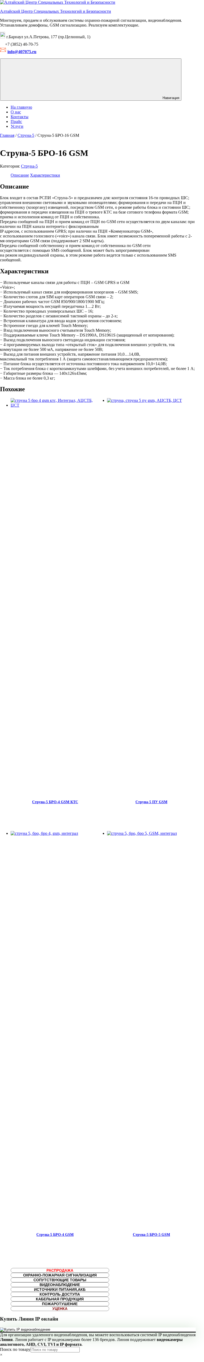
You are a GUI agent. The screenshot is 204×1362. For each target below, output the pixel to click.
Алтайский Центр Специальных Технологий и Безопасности (55, 11)
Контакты (19, 116)
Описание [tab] (20, 175)
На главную (21, 107)
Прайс (16, 121)
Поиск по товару (15, 1349)
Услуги (17, 126)
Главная (7, 135)
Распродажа (59, 1270)
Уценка (59, 1308)
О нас (16, 112)
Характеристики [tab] (45, 175)
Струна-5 (26, 135)
